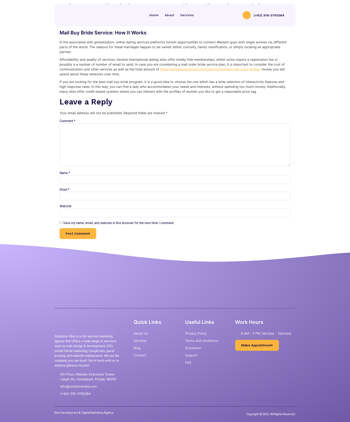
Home (154, 15)
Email (64, 189)
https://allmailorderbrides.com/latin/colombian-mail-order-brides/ (210, 69)
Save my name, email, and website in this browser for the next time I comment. (118, 223)
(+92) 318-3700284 (269, 15)
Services (187, 15)
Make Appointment (257, 345)
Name (65, 173)
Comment (67, 121)
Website (65, 206)
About (169, 15)
